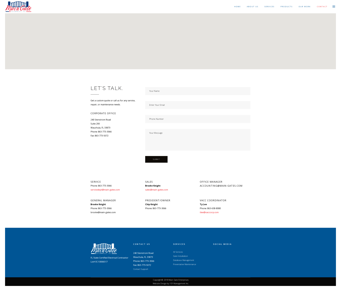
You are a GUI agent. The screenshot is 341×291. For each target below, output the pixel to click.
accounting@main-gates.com (221, 185)
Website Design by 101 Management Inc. (171, 283)
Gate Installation (180, 256)
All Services (178, 252)
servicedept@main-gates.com (105, 189)
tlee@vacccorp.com (209, 212)
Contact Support (140, 269)
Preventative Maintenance (184, 264)
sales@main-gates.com (156, 189)
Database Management (183, 260)
